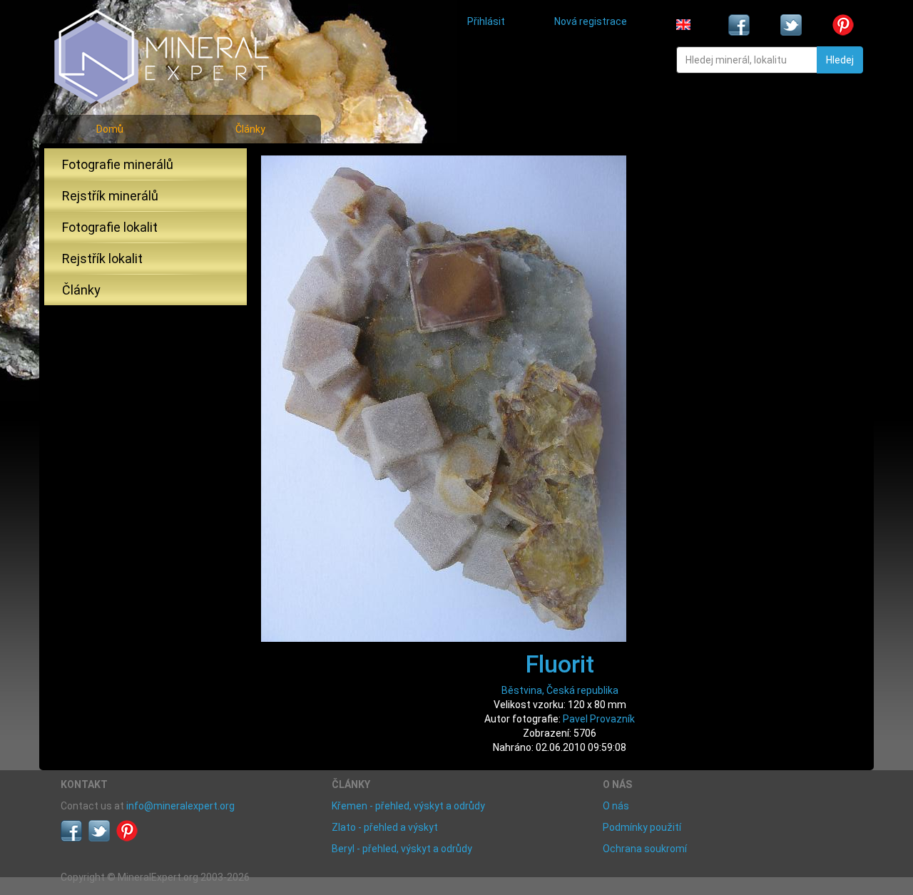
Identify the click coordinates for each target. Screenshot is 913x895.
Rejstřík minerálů (110, 195)
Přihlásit (486, 21)
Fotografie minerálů (117, 164)
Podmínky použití (642, 827)
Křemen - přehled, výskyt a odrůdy (408, 806)
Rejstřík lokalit (102, 258)
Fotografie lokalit (110, 227)
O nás (616, 806)
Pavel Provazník (599, 719)
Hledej (840, 60)
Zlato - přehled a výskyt (385, 827)
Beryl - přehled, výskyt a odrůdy (402, 848)
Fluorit (560, 664)
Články (250, 129)
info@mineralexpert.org (180, 806)
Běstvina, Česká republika (559, 690)
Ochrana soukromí (645, 848)
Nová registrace (590, 21)
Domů (109, 129)
